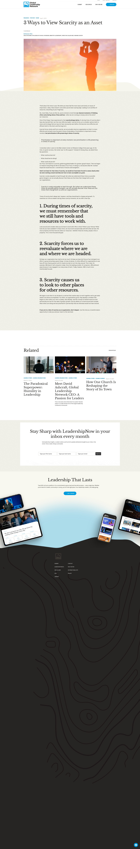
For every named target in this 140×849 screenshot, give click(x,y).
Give (98, 2)
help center (71, 566)
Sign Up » (98, 453)
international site (73, 570)
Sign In (114, 2)
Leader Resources (59, 566)
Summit (80, 6)
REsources (89, 6)
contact (70, 563)
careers (57, 576)
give (56, 573)
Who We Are (98, 6)
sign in (69, 573)
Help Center (106, 2)
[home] (32, 6)
